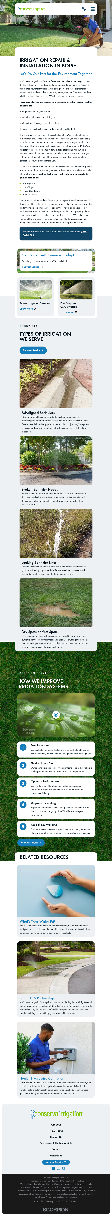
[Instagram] (63, 1168)
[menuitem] (38, 1201)
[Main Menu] (93, 9)
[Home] (31, 9)
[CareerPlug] (58, 1168)
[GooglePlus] (53, 1168)
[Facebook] (48, 1168)
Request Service (30, 266)
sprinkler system (44, 134)
